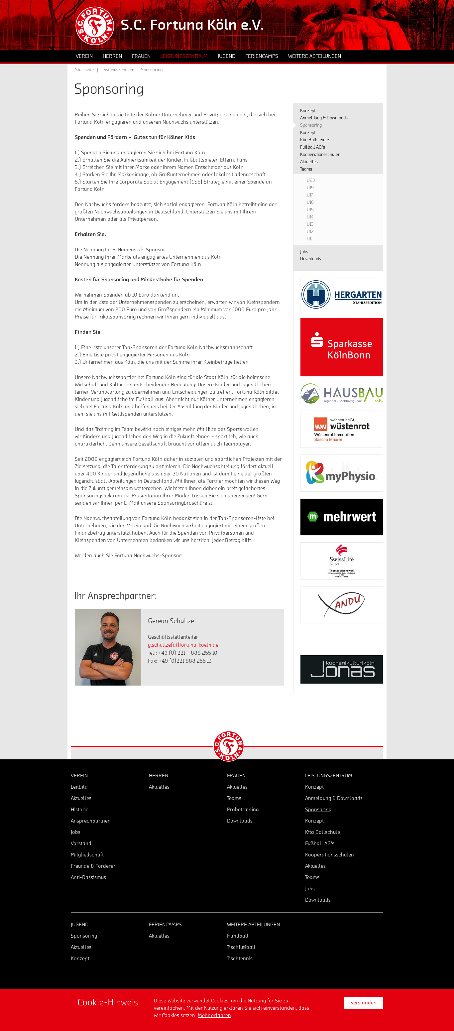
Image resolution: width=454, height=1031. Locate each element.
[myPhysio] (341, 473)
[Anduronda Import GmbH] (341, 604)
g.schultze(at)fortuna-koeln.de (183, 645)
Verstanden (364, 1002)
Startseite (84, 69)
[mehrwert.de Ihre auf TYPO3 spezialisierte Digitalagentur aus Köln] (341, 517)
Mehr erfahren (214, 1015)
